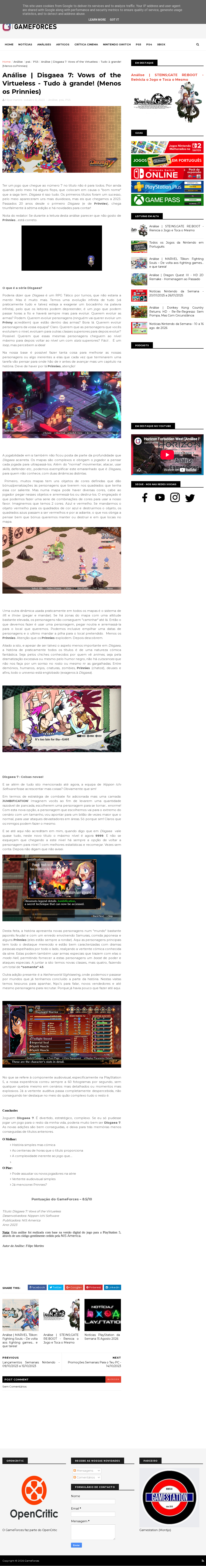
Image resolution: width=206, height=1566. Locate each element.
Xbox (161, 44)
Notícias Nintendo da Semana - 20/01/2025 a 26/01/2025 (176, 293)
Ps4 (149, 44)
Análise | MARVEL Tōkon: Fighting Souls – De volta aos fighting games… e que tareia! (20, 1340)
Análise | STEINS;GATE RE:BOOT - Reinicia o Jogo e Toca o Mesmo (61, 1338)
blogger (113, 1379)
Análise (18, 61)
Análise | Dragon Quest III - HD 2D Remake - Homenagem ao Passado (176, 277)
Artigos (62, 44)
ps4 (28, 61)
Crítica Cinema (86, 44)
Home (9, 44)
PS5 (35, 61)
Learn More (97, 19)
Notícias (25, 44)
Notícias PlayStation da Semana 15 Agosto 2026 (102, 1337)
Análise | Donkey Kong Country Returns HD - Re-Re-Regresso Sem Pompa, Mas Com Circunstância (176, 311)
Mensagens (84, 1470)
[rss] (203, 1561)
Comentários (85, 1477)
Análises (44, 44)
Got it (114, 19)
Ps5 (138, 44)
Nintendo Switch (117, 44)
